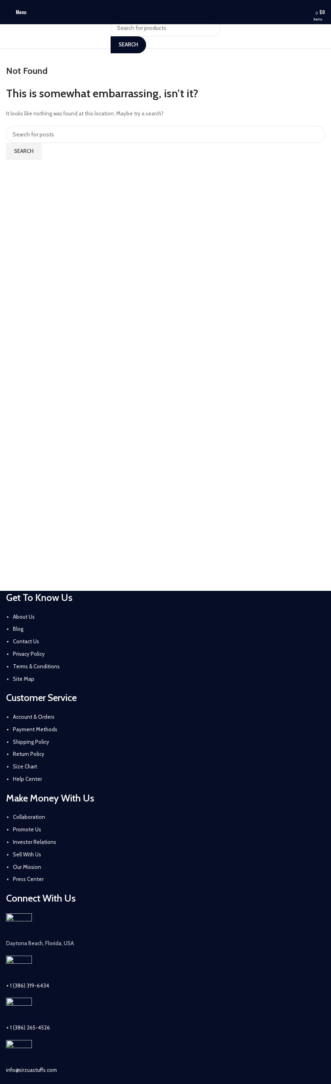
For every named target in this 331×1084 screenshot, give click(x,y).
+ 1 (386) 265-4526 (28, 1027)
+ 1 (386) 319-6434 (27, 985)
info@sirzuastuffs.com (31, 1070)
